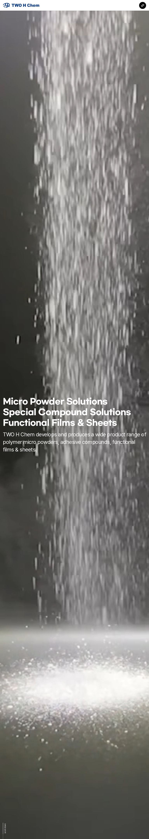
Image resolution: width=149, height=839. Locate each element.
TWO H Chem (21, 5)
